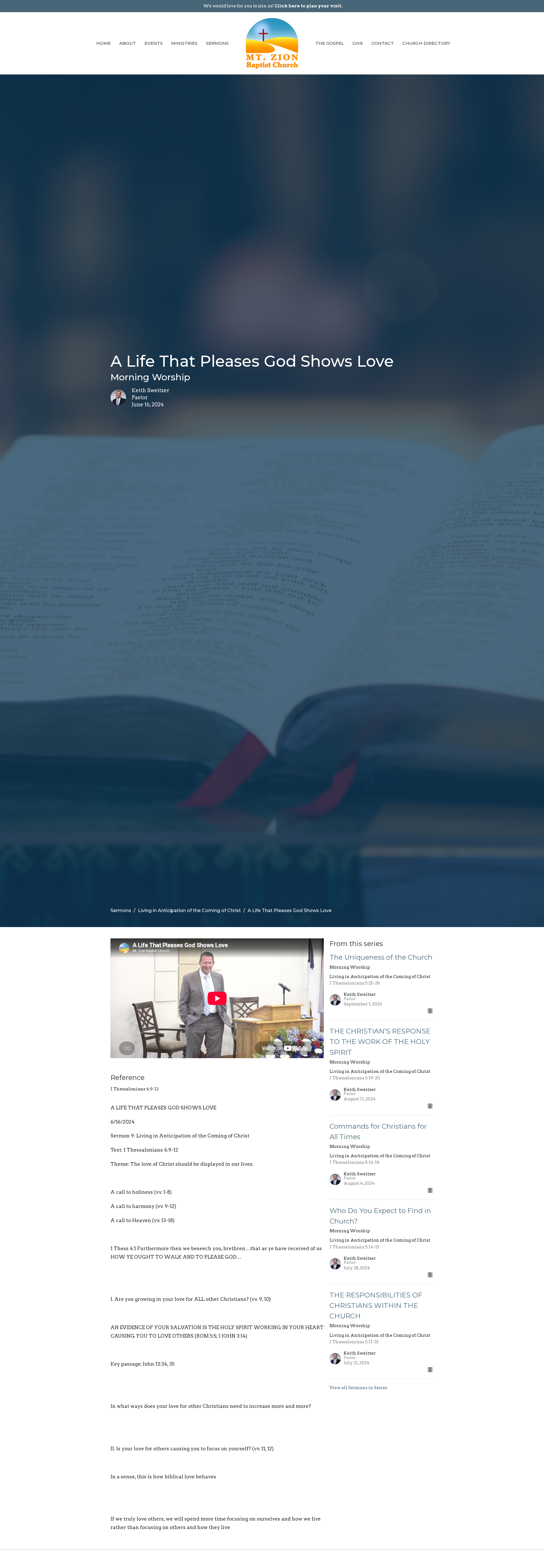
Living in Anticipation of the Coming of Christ (189, 910)
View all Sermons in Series (358, 1387)
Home (103, 43)
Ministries (184, 43)
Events (153, 43)
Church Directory (426, 43)
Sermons (217, 43)
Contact (382, 43)
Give (357, 43)
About (127, 43)
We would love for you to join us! (272, 5)
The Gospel (329, 43)
